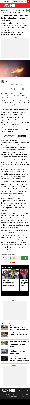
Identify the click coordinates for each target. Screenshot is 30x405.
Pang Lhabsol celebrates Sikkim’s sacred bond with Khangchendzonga (9, 283)
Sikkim (6, 10)
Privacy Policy (24, 394)
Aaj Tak (26, 1)
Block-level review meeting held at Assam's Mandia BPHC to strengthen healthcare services (19, 327)
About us (7, 394)
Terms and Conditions (12, 396)
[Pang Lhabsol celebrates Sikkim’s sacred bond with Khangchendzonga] (10, 274)
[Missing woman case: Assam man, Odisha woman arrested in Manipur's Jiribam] (4, 351)
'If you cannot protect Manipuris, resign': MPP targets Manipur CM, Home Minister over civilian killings (19, 343)
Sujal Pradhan (9, 81)
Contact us (15, 394)
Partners (23, 396)
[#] (10, 258)
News (2, 10)
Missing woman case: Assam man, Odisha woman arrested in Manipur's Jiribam (19, 351)
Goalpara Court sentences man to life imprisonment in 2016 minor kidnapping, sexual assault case (19, 359)
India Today (20, 1)
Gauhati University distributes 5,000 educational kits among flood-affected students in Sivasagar (18, 335)
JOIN (23, 258)
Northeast (15, 1)
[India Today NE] (10, 5)
